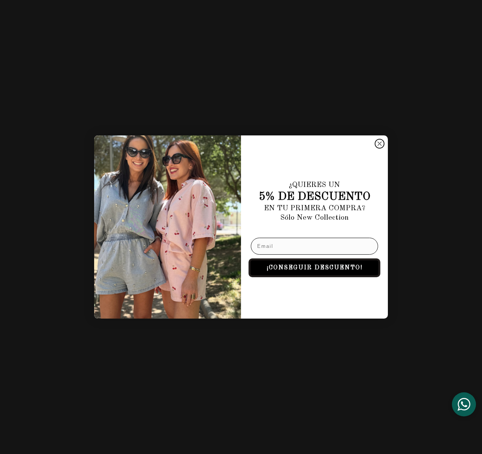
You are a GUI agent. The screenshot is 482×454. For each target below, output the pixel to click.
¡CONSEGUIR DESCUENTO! (315, 268)
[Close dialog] (379, 143)
